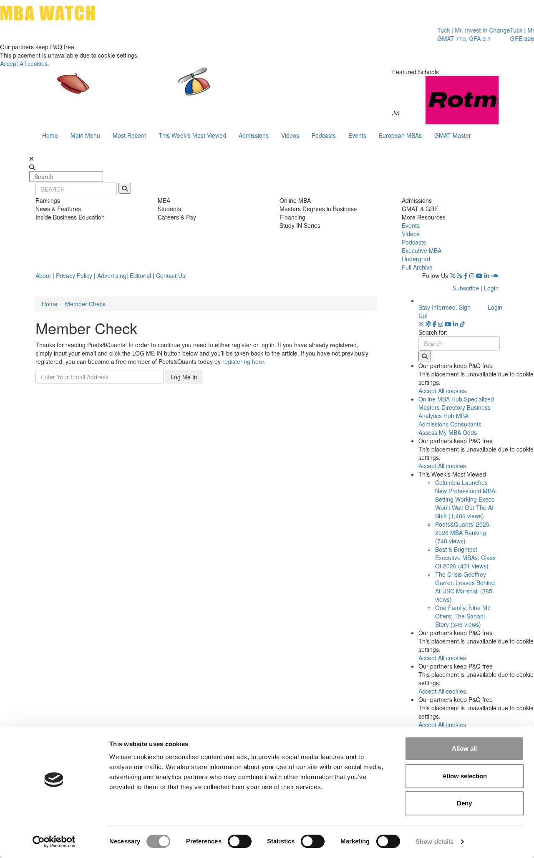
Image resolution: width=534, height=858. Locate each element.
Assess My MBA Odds (447, 432)
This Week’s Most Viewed (192, 135)
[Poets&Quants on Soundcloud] (495, 275)
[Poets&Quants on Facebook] (466, 275)
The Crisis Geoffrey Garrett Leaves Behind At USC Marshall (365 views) (465, 586)
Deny (464, 803)
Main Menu (85, 135)
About (43, 275)
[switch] (240, 841)
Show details (434, 841)
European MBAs (400, 135)
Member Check (85, 304)
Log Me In (184, 377)
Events (357, 135)
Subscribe (466, 288)
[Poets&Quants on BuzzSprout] (428, 324)
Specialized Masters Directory (456, 403)
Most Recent (129, 135)
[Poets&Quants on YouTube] (479, 275)
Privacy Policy (74, 275)
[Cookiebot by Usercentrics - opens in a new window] (54, 841)
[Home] (181, 90)
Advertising (111, 275)
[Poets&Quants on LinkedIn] (486, 275)
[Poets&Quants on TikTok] (462, 324)
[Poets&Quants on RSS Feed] (459, 275)
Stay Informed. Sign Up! (444, 311)
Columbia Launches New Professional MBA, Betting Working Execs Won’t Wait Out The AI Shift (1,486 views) (466, 499)
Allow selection (464, 776)
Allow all (464, 748)
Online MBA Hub (440, 399)
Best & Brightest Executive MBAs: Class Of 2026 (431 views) (465, 557)
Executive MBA (421, 250)
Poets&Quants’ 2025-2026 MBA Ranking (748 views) (463, 532)
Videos (290, 135)
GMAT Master (452, 135)
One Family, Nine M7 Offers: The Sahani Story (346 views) (463, 615)
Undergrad (416, 259)
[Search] (124, 188)
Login (491, 288)
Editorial (140, 275)
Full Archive (417, 267)
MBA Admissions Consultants (449, 419)
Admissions (254, 135)
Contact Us (170, 275)
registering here (243, 361)
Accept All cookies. (24, 63)
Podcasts (324, 135)
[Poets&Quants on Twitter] (453, 275)
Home (50, 135)
